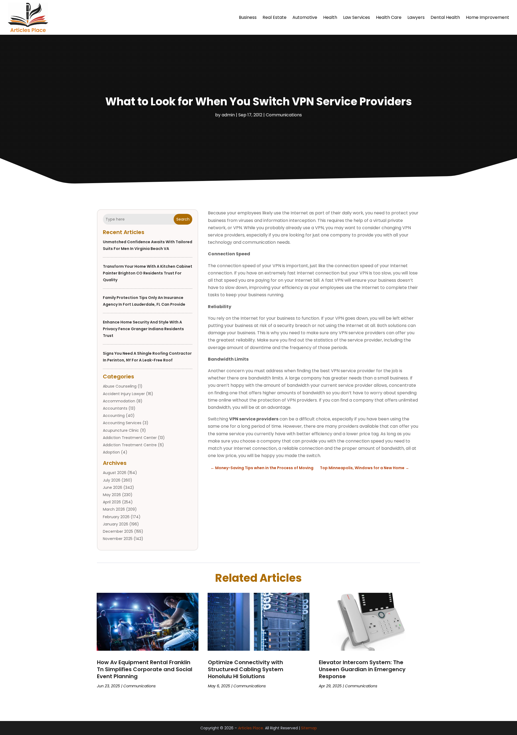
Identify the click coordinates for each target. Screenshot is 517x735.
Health (330, 17)
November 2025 (117, 538)
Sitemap (309, 728)
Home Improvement (487, 17)
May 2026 (112, 494)
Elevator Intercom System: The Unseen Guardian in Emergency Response (362, 669)
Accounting (114, 415)
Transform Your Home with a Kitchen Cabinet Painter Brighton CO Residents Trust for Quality (147, 273)
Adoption (111, 452)
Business (248, 17)
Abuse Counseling (120, 386)
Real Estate (275, 17)
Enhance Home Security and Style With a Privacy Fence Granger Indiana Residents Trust (143, 328)
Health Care (388, 17)
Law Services (356, 17)
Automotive (304, 17)
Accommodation (119, 401)
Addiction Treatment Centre (130, 445)
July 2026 (111, 480)
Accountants (115, 408)
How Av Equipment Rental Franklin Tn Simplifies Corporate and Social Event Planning (144, 669)
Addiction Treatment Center (130, 437)
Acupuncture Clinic (121, 430)
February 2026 (116, 517)
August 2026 (114, 472)
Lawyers (416, 17)
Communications (284, 115)
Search (183, 219)
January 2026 (115, 524)
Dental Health (445, 17)
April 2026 (112, 502)
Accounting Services (122, 423)
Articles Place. (251, 728)
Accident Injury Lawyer (124, 393)
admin (228, 115)
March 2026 (114, 509)
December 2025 (118, 531)
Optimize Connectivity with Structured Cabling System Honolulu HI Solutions (245, 669)
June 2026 (112, 487)
